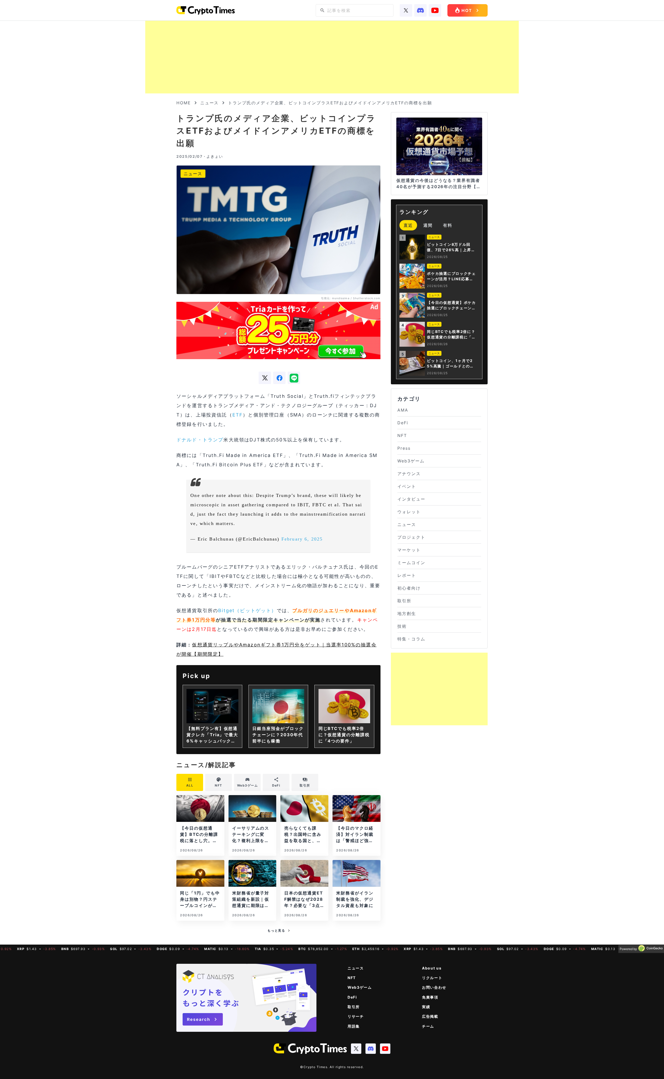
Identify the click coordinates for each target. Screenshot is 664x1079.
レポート (406, 575)
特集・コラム (411, 638)
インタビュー (411, 499)
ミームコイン (411, 562)
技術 (402, 626)
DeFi (402, 422)
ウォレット (409, 511)
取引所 (404, 600)
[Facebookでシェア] (279, 378)
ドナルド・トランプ (199, 439)
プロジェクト (411, 537)
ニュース (209, 102)
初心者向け (409, 588)
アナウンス (409, 473)
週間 (428, 225)
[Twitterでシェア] (265, 378)
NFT (402, 435)
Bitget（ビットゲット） (247, 610)
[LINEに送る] (294, 378)
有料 (447, 225)
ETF (237, 415)
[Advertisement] (332, 57)
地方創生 (406, 613)
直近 (408, 225)
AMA (402, 410)
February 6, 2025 (302, 539)
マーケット (409, 549)
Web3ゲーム (410, 460)
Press (404, 448)
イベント (406, 486)
